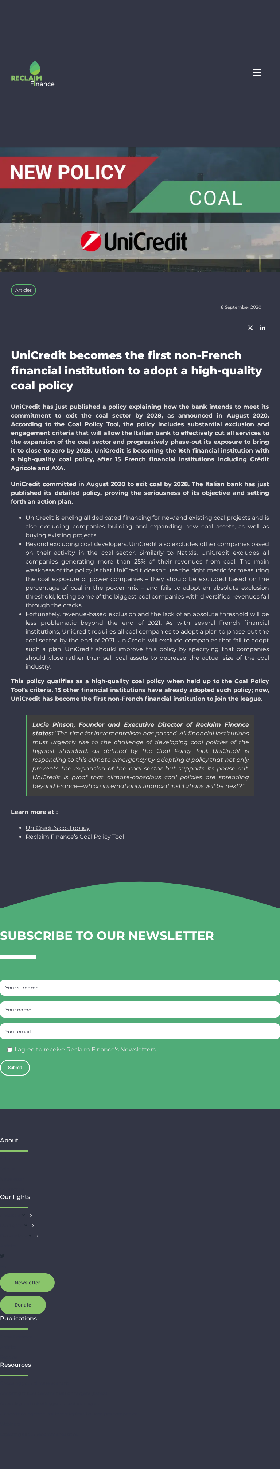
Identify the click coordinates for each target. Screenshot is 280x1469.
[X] (250, 327)
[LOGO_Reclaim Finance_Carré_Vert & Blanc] (33, 62)
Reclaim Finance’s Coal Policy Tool (75, 836)
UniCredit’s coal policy (58, 827)
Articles (23, 290)
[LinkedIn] (263, 327)
